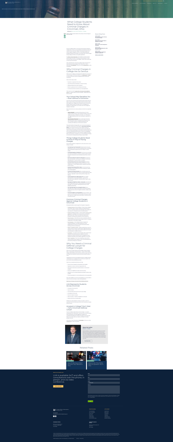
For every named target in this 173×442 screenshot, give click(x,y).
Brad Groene (106, 412)
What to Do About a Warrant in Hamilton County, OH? (100, 52)
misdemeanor (84, 75)
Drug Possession (71, 222)
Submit (90, 401)
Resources (149, 3)
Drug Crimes (91, 413)
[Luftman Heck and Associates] (12, 2)
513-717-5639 (91, 427)
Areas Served (160, 3)
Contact (165, 3)
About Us (154, 3)
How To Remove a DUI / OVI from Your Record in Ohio (101, 37)
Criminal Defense (135, 3)
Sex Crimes (91, 414)
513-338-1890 (73, 65)
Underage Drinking (71, 207)
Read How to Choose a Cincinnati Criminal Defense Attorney (77, 281)
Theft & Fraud (91, 415)
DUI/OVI (69, 212)
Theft (69, 238)
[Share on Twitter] (65, 37)
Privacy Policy (82, 438)
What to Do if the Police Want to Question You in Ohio (100, 41)
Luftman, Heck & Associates (72, 56)
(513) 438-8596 (58, 386)
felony (89, 75)
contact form (85, 65)
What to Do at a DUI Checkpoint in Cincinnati (101, 45)
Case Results (106, 413)
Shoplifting (73, 238)
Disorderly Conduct (74, 227)
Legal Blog (106, 415)
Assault (69, 227)
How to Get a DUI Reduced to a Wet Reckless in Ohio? (101, 48)
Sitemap (77, 438)
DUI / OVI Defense (92, 412)
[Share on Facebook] (65, 35)
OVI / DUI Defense (142, 3)
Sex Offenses (70, 232)
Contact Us (106, 414)
